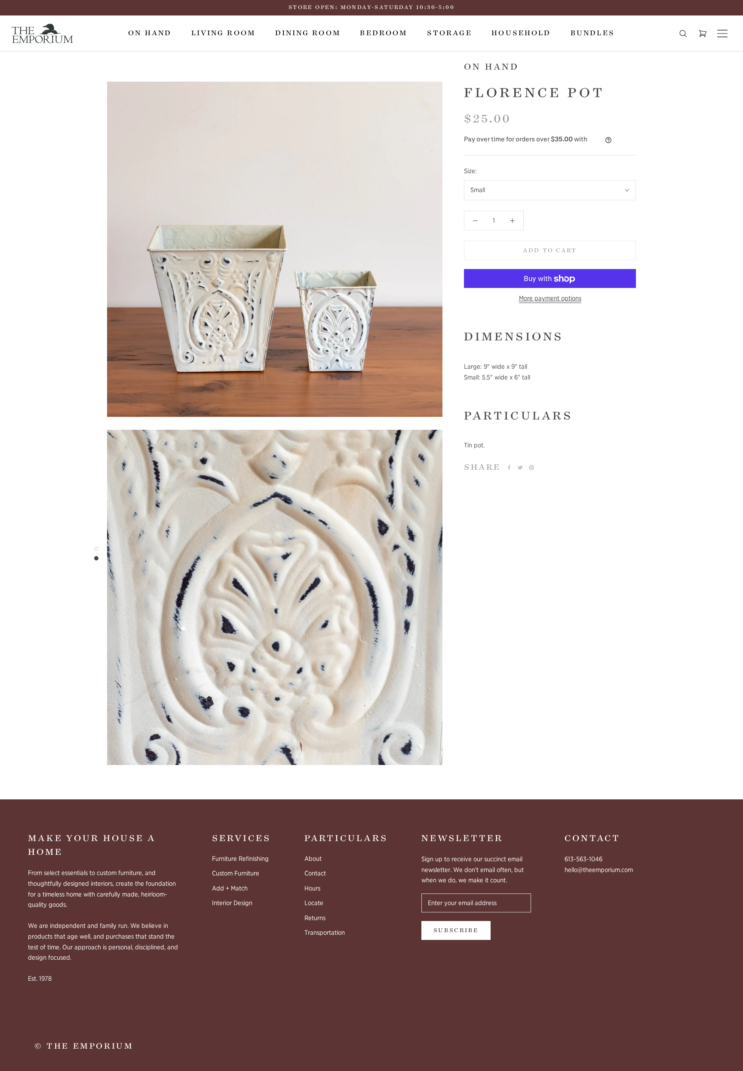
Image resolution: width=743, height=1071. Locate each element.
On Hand (150, 33)
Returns (314, 918)
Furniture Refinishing (240, 859)
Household (521, 33)
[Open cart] (702, 33)
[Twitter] (520, 467)
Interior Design (232, 903)
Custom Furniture (235, 873)
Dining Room (308, 33)
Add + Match (230, 888)
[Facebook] (509, 467)
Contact (315, 873)
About (313, 859)
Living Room (223, 33)
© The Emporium (83, 1046)
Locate (313, 903)
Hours (312, 888)
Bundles (593, 33)
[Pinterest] (531, 467)
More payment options (550, 299)
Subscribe (456, 930)
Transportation (324, 932)
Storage (449, 33)
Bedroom (383, 33)
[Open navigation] (722, 33)
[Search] (683, 33)
